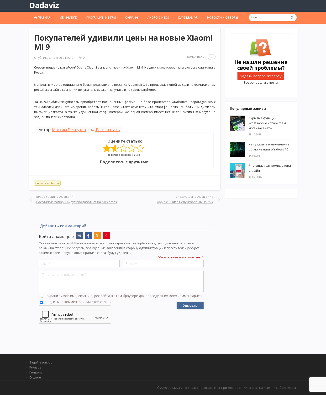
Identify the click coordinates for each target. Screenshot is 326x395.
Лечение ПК (68, 18)
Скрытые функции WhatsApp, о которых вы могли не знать (267, 123)
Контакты (35, 372)
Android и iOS (158, 18)
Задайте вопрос (40, 362)
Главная (44, 18)
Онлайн (131, 18)
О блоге (35, 377)
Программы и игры (101, 18)
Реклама (35, 367)
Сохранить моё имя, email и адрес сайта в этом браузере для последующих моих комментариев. (123, 296)
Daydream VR (188, 18)
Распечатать (107, 129)
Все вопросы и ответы (261, 82)
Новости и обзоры (222, 18)
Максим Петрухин (69, 129)
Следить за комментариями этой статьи (78, 301)
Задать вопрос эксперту (261, 76)
